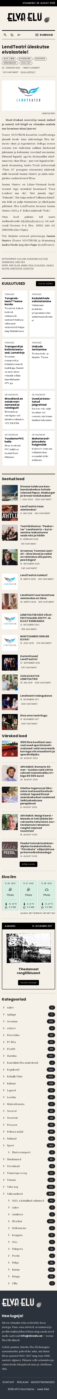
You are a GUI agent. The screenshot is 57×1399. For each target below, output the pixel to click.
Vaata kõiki (45, 283)
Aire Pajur (14, 265)
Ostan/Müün (11, 394)
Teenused (9, 294)
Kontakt (8, 1382)
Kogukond (25, 59)
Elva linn (9, 59)
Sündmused (10, 63)
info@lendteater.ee (32, 221)
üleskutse (28, 268)
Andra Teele (27, 265)
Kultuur (40, 59)
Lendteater (16, 268)
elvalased (39, 265)
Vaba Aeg (26, 63)
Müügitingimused (43, 1382)
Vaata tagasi (29, 982)
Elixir (46, 1389)
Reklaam (22, 1382)
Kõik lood (28, 864)
